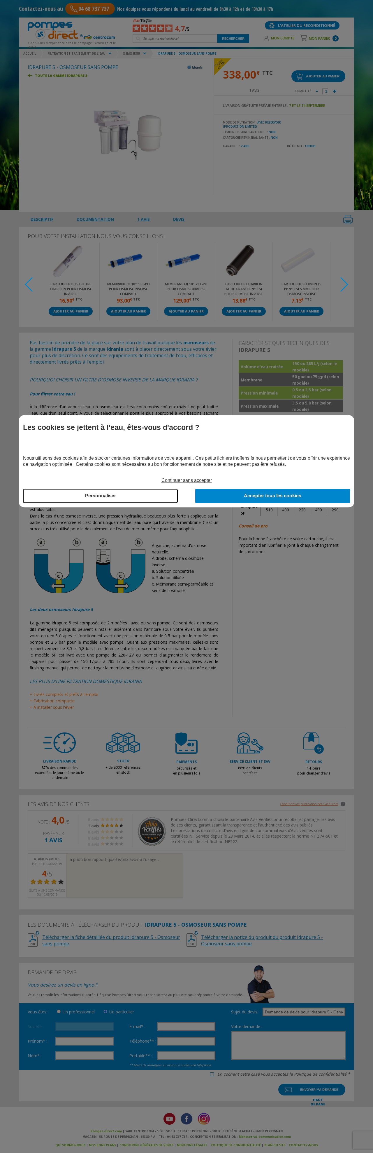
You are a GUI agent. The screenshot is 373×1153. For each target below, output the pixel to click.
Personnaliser (100, 496)
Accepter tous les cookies (272, 496)
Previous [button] (29, 284)
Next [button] (344, 284)
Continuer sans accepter (186, 480)
